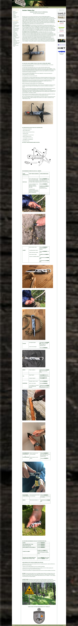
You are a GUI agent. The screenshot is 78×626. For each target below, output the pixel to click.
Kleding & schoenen (16, 16)
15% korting (62, 23)
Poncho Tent (15, 41)
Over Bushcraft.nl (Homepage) (27, 7)
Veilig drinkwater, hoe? (16, 42)
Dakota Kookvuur (15, 35)
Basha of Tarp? (15, 34)
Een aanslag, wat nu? (16, 37)
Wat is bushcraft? (35, 7)
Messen (14, 11)
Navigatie (14, 39)
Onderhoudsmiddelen (16, 40)
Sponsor (40, 7)
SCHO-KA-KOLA (15, 21)
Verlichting (14, 17)
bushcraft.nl (61, 625)
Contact (44, 7)
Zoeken (47, 7)
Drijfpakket (14, 36)
